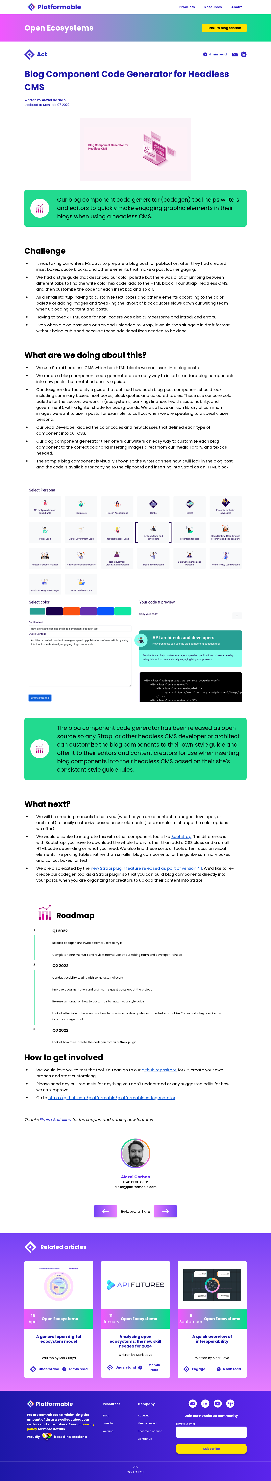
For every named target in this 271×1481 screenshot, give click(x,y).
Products (187, 7)
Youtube (108, 1431)
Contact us (145, 1438)
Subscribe (211, 1448)
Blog (106, 1415)
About (236, 7)
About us (143, 1415)
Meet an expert (147, 1423)
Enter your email (185, 1424)
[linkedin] (244, 54)
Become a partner (150, 1431)
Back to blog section (224, 28)
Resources (213, 7)
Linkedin (108, 1423)
